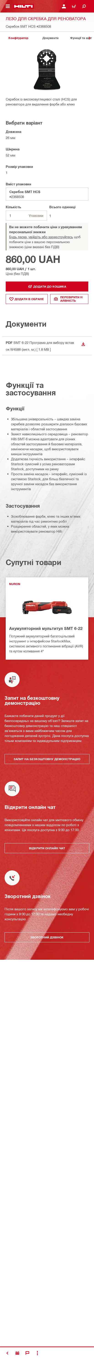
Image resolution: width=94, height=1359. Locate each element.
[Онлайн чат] (27, 1353)
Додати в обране (29, 299)
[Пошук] (84, 6)
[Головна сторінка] (23, 6)
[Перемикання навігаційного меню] (8, 6)
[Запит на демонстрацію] (17, 1353)
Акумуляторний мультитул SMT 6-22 (46, 628)
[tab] (18, 38)
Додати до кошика (49, 286)
